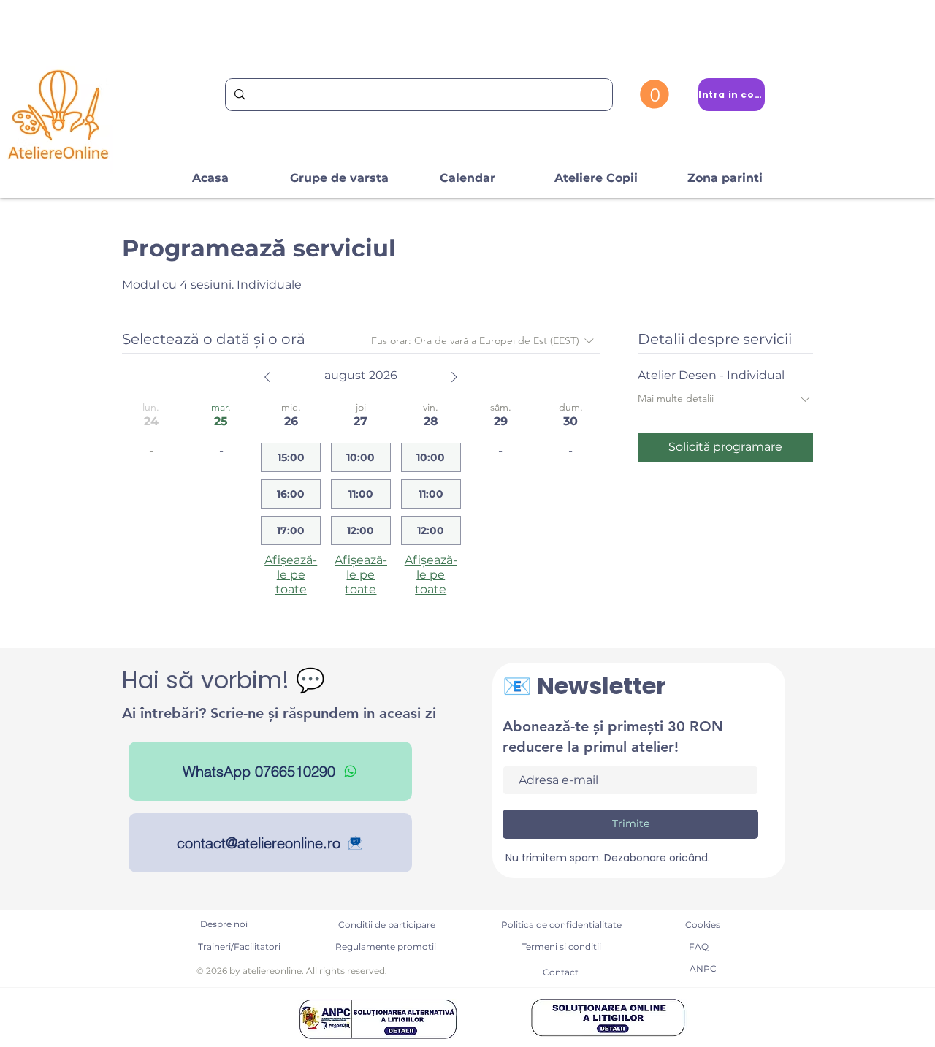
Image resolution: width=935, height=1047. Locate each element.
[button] (654, 94)
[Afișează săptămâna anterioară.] (267, 377)
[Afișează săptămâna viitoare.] (454, 377)
